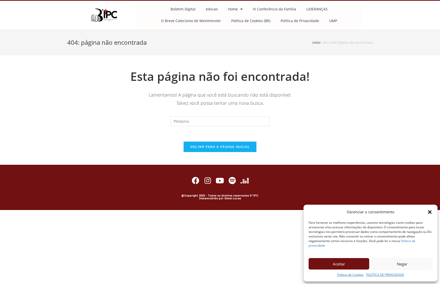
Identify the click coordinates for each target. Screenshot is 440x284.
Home (233, 9)
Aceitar (339, 263)
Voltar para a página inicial (220, 146)
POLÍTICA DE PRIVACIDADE (385, 275)
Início (316, 42)
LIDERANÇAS (317, 9)
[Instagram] (207, 181)
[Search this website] (220, 120)
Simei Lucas (232, 198)
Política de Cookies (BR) (250, 20)
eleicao (212, 9)
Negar (402, 263)
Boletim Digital (183, 9)
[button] (429, 212)
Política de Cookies (350, 275)
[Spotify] (232, 181)
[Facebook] (195, 181)
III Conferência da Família (274, 9)
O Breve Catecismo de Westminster (191, 20)
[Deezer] (245, 181)
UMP (333, 20)
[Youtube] (220, 181)
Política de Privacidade (300, 20)
